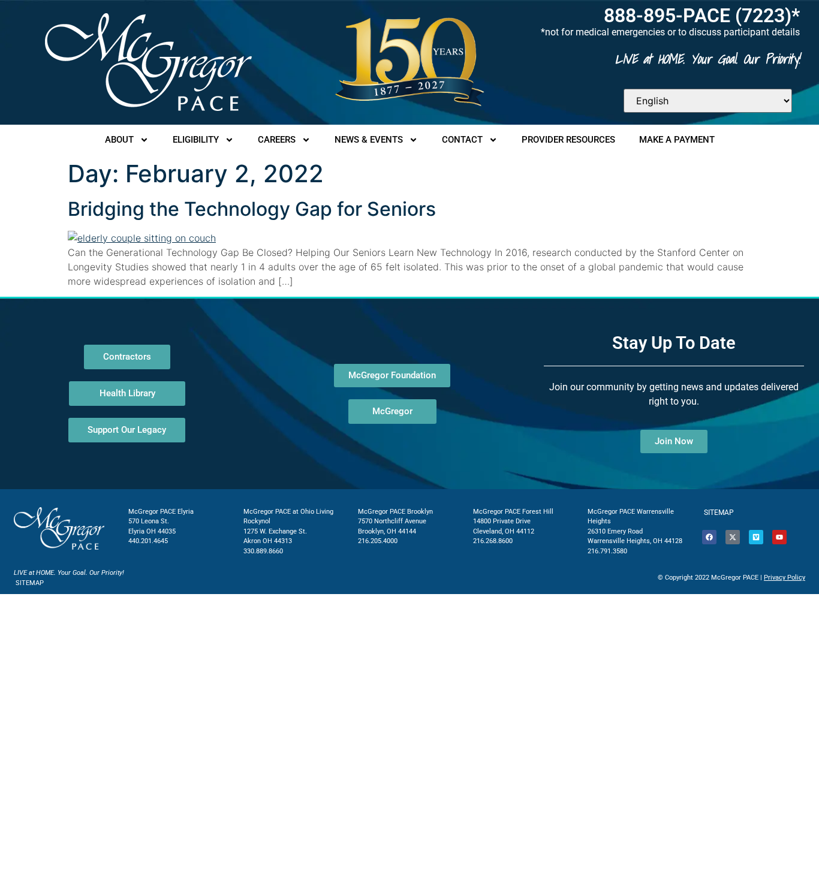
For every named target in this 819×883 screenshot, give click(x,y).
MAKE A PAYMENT (677, 139)
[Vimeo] (756, 537)
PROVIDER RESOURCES (568, 139)
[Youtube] (779, 537)
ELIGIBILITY (196, 139)
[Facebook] (709, 537)
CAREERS (277, 139)
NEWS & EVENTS (369, 139)
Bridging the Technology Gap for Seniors (252, 209)
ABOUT (119, 139)
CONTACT (462, 139)
